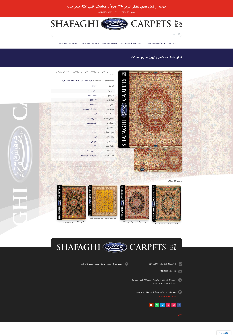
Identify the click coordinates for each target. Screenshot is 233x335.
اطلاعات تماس (82, 169)
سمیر (180, 314)
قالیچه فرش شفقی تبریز (85, 72)
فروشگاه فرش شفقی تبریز (155, 43)
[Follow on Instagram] (173, 305)
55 (95, 127)
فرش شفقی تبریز (99, 72)
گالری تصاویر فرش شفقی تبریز (130, 43)
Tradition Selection (89, 109)
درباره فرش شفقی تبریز (90, 43)
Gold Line (92, 104)
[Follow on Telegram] (162, 305)
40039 (94, 86)
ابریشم (94, 114)
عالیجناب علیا (91, 95)
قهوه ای (93, 141)
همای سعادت (91, 91)
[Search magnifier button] (179, 34)
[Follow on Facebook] (179, 305)
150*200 (93, 100)
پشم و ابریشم (91, 118)
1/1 (95, 146)
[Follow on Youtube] (151, 305)
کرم (95, 137)
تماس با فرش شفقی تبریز (68, 43)
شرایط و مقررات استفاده (167, 296)
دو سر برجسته (91, 150)
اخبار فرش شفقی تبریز (109, 43)
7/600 (94, 132)
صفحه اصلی (171, 43)
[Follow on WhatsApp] (157, 305)
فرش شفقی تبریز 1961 (88, 155)
